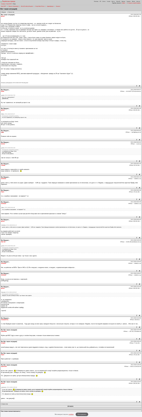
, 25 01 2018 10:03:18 (8, 292)
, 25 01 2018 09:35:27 (8, 114)
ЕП (100, 1)
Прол (2, 192)
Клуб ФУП (9, 3)
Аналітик (4, 331)
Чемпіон (129, 1)
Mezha (133, 1)
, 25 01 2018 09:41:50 (8, 147)
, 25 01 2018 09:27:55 (8, 95)
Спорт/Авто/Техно (40, 6)
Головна (3, 3)
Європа (123, 1)
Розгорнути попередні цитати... (10, 116)
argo (2, 132)
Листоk (3, 242)
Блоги (104, 1)
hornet (3, 144)
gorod (2, 16)
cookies (71, 414)
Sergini (3, 343)
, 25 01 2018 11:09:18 (9, 387)
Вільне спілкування (14, 6)
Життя (113, 1)
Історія (108, 1)
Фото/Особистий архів (27, 6)
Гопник (3, 165)
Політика (96, 1)
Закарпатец (4, 319)
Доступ (138, 1)
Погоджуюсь (82, 414)
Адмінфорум (50, 6)
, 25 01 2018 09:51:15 (9, 225)
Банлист (58, 6)
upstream (4, 366)
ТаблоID (118, 1)
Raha (2, 91)
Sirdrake (3, 178)
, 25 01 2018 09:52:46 (8, 207)
